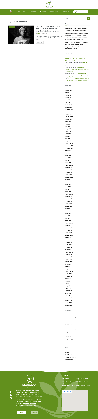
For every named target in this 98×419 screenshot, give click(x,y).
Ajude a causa (65, 11)
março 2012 (68, 286)
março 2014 (68, 269)
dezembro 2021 (69, 199)
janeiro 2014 (68, 274)
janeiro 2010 (68, 300)
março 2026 (68, 102)
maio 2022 (68, 187)
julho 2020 (68, 237)
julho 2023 (68, 153)
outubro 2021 (68, 204)
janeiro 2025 (68, 133)
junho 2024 (68, 136)
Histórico (68, 327)
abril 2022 (67, 189)
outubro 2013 (68, 278)
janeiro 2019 (68, 245)
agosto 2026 (68, 90)
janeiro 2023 (68, 167)
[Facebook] (11, 392)
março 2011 (68, 295)
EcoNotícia (12, 26)
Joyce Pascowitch (18, 17)
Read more (40, 42)
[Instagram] (11, 398)
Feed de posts (68, 355)
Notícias (67, 333)
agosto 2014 (68, 264)
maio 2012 (68, 283)
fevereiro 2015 (69, 252)
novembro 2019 (69, 242)
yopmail (67, 58)
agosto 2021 (68, 208)
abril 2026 (67, 100)
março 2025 (68, 129)
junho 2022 (68, 184)
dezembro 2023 (69, 145)
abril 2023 (67, 160)
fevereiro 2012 (69, 288)
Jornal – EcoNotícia (71, 330)
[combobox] (80, 11)
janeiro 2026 (68, 107)
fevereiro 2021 (69, 223)
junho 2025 (68, 121)
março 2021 (68, 220)
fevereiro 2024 (69, 143)
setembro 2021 (69, 206)
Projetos (68, 336)
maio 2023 (68, 158)
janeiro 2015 (68, 254)
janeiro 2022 (68, 196)
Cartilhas (68, 321)
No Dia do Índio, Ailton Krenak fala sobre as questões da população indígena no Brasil (48, 29)
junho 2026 (68, 95)
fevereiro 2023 (69, 165)
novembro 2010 (69, 298)
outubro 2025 (68, 114)
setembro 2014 (69, 261)
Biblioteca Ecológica (53, 11)
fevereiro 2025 (69, 131)
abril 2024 (67, 138)
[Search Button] (88, 18)
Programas (33, 11)
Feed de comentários (70, 357)
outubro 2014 (68, 259)
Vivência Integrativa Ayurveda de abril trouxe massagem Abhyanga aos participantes (77, 69)
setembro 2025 (69, 117)
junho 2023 (68, 155)
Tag (12, 17)
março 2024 (68, 141)
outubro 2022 (68, 175)
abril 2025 (67, 126)
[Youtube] (11, 395)
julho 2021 (68, 211)
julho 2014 (68, 266)
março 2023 (68, 162)
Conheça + (25, 11)
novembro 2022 (69, 172)
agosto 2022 (68, 179)
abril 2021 (67, 218)
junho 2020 (68, 240)
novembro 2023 (69, 148)
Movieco (39, 33)
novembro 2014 (69, 257)
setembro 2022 (69, 177)
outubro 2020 (68, 232)
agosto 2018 (68, 249)
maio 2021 (68, 216)
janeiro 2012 (68, 290)
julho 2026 (68, 92)
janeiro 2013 (68, 281)
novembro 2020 (69, 230)
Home (19, 11)
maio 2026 (68, 97)
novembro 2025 (69, 112)
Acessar (67, 352)
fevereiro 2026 (69, 104)
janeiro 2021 (68, 225)
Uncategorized (69, 342)
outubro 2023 (68, 150)
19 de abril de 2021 (45, 33)
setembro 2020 (69, 235)
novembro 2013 (69, 276)
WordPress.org (69, 359)
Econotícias (43, 11)
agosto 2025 (68, 119)
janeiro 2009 (68, 302)
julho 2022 (68, 182)
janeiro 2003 (68, 305)
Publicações (69, 339)
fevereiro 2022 (69, 194)
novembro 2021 (69, 201)
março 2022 (68, 191)
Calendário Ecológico (72, 318)
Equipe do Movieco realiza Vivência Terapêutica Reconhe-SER (77, 63)
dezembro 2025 (69, 109)
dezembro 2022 (69, 170)
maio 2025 (68, 124)
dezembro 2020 (69, 228)
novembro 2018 (69, 247)
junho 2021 (68, 213)
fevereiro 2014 (69, 271)
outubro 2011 (68, 293)
